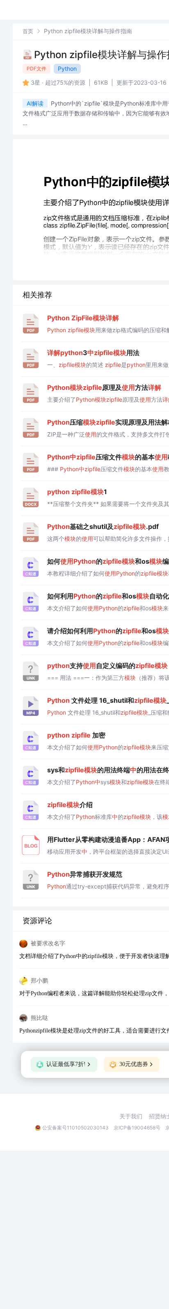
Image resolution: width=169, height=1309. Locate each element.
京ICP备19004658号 (137, 1128)
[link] (28, 30)
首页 (28, 31)
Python (67, 68)
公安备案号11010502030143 (75, 1128)
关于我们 (130, 1116)
